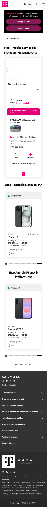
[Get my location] (38, 89)
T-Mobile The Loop (23, 364)
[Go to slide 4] (27, 264)
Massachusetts (12, 38)
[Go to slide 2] (15, 264)
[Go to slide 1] (9, 264)
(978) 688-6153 (16, 147)
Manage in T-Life (23, 21)
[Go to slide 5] (32, 264)
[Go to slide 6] (38, 264)
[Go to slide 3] (21, 264)
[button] (23, 103)
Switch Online (23, 28)
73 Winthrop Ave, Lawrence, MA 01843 (22, 142)
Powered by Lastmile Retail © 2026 (23, 503)
